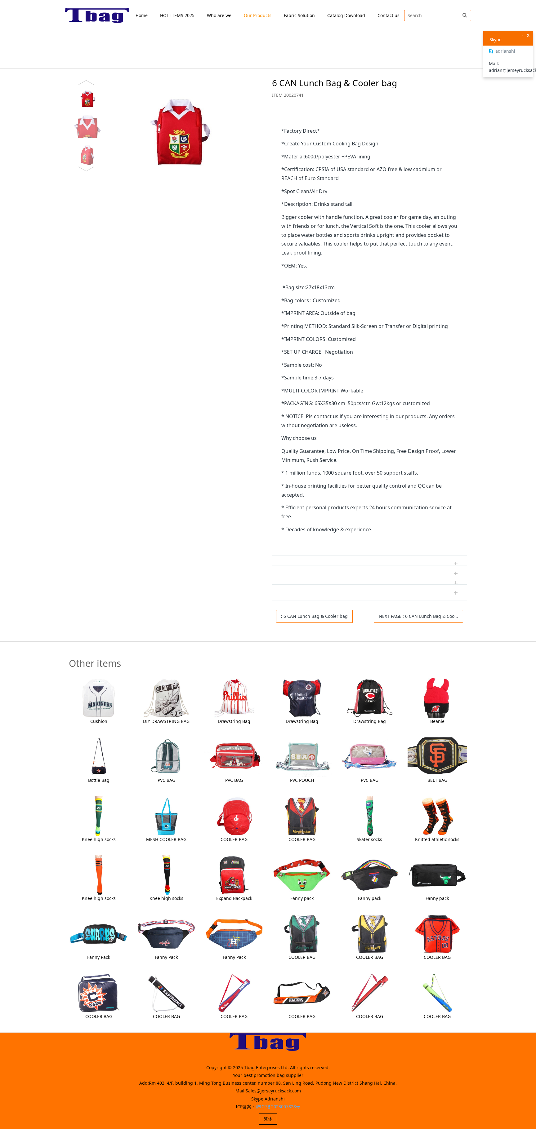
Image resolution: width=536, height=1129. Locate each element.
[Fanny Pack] (98, 933)
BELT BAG (437, 780)
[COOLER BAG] (234, 815)
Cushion (98, 721)
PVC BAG (166, 780)
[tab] (369, 117)
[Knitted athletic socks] (437, 815)
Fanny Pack (98, 957)
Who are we (219, 15)
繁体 (268, 1119)
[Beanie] (437, 698)
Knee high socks (99, 839)
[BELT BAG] (437, 756)
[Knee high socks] (98, 815)
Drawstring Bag (234, 721)
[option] (164, 126)
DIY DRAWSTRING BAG (166, 721)
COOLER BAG (234, 839)
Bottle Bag (98, 780)
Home (142, 15)
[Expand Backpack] (234, 875)
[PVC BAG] (166, 756)
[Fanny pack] (302, 875)
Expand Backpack (234, 898)
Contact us (388, 15)
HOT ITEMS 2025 (177, 15)
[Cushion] (98, 698)
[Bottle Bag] (98, 756)
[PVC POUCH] (302, 756)
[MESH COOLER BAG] (166, 815)
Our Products (257, 15)
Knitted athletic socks (437, 839)
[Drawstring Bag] (234, 698)
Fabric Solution (299, 15)
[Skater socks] (369, 815)
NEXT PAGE (421, 616)
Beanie (437, 721)
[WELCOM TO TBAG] (97, 15)
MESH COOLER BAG (166, 839)
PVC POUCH (302, 780)
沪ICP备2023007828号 (278, 1106)
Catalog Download (346, 15)
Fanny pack (302, 898)
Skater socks (369, 839)
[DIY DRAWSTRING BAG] (166, 698)
